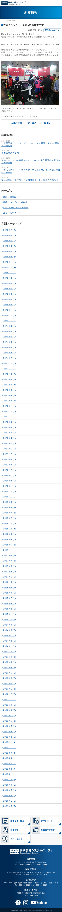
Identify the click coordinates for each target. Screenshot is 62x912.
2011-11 (9, 747)
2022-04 (9, 438)
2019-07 (9, 513)
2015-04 (9, 603)
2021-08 (9, 465)
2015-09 (9, 593)
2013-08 (9, 667)
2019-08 (9, 507)
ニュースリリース (12, 213)
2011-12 (9, 742)
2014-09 (9, 625)
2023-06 (9, 390)
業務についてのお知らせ (15, 202)
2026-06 (9, 235)
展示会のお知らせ (52, 30)
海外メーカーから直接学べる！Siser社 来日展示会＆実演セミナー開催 (30, 161)
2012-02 (9, 737)
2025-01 (9, 310)
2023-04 (9, 395)
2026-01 (9, 262)
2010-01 (9, 801)
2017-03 (9, 571)
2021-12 (9, 454)
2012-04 (9, 731)
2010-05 (9, 790)
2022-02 (9, 443)
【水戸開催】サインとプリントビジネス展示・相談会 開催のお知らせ (30, 144)
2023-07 (9, 385)
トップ (3, 20)
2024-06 (9, 342)
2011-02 (9, 769)
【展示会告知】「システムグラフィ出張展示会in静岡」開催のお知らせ (30, 171)
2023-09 (9, 379)
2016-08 (9, 587)
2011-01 (9, 774)
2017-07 (9, 561)
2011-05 (9, 758)
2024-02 (9, 358)
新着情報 (11, 20)
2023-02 (9, 401)
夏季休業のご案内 (10, 153)
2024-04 (9, 353)
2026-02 (9, 257)
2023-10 (9, 374)
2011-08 (9, 753)
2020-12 (9, 470)
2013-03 (9, 678)
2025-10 (9, 278)
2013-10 (9, 657)
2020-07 (9, 475)
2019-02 (9, 518)
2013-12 (9, 651)
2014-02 (9, 641)
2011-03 (9, 763)
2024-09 (9, 326)
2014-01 (9, 646)
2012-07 (9, 715)
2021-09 (9, 459)
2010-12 (9, 779)
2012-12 (9, 694)
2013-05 (9, 673)
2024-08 (9, 331)
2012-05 (9, 726)
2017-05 (9, 566)
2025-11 (9, 273)
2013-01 (9, 689)
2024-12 (9, 315)
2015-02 (9, 609)
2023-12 (9, 363)
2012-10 (9, 705)
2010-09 (9, 785)
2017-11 (9, 550)
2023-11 (9, 369)
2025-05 (9, 299)
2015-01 (9, 614)
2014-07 (9, 635)
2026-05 (9, 240)
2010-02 (9, 795)
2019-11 (9, 497)
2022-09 (9, 422)
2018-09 (9, 534)
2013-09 (9, 662)
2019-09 (9, 502)
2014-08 (9, 630)
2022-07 (9, 433)
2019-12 (9, 491)
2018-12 (9, 523)
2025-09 (9, 283)
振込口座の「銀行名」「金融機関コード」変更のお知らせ (29, 180)
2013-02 (9, 683)
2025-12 (9, 267)
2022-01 (9, 449)
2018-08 (9, 539)
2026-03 (9, 251)
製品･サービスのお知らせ (15, 207)
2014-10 (9, 619)
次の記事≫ (45, 123)
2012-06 (9, 721)
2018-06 (9, 545)
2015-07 (9, 598)
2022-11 (9, 417)
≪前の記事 (16, 123)
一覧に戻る (31, 123)
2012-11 (9, 699)
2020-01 (9, 486)
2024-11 (9, 321)
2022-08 (9, 427)
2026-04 (9, 246)
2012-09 (9, 710)
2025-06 (9, 294)
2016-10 (9, 582)
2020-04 (9, 481)
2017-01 (9, 577)
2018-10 (9, 529)
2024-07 (9, 337)
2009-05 (9, 806)
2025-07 (9, 289)
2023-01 (9, 406)
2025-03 (9, 305)
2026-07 (9, 230)
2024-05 (9, 347)
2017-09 (9, 555)
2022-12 (9, 411)
